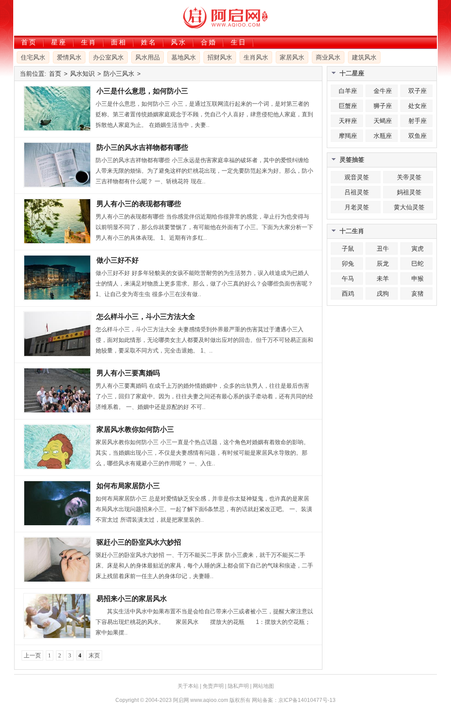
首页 (29, 42)
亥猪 (417, 293)
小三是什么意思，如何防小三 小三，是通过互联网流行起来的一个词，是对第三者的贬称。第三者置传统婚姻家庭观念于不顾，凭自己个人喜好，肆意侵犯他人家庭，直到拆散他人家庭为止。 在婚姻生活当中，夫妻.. (204, 114)
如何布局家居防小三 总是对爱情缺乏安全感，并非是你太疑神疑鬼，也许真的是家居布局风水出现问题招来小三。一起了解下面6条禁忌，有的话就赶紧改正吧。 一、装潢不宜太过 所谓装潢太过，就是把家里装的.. (204, 509)
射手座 (417, 120)
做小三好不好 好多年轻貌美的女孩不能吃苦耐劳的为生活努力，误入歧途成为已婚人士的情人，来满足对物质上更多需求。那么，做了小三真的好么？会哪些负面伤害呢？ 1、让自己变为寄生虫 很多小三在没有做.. (204, 283)
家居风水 (292, 57)
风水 (179, 42)
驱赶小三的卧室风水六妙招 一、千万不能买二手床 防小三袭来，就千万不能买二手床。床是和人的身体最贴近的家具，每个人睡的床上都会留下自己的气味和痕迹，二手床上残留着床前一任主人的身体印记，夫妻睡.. (204, 565)
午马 (348, 278)
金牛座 (382, 90)
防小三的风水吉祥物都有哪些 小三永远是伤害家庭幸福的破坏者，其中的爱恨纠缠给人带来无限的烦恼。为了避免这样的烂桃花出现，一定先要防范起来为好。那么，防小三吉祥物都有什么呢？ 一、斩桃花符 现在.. (204, 171)
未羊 (383, 278)
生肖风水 (256, 57)
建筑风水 (364, 57)
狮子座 (382, 105)
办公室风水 (108, 57)
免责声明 (213, 686)
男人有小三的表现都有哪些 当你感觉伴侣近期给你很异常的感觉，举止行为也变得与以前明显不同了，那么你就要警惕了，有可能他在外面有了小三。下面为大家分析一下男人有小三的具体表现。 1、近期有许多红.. (204, 227)
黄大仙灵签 (409, 207)
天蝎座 (382, 120)
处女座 (417, 105)
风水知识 (82, 73)
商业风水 (328, 57)
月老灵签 (356, 207)
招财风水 (219, 57)
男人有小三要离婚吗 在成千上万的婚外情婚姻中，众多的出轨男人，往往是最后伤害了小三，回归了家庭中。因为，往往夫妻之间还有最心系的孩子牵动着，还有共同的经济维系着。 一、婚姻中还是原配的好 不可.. (204, 396)
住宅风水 (33, 57)
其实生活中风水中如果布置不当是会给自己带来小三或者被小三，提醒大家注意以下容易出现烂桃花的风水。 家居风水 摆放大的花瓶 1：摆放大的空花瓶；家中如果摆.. (204, 622)
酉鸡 (348, 293)
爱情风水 (69, 57)
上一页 (32, 655)
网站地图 (263, 686)
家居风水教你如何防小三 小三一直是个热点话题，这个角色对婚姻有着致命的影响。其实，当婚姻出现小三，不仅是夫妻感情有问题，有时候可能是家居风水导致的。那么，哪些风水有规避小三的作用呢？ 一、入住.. (202, 453)
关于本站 (188, 686)
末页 (94, 655)
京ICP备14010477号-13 (307, 700)
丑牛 (383, 248)
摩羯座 (348, 135)
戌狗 (383, 293)
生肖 (89, 42)
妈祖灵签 (409, 192)
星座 (59, 42)
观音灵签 (356, 177)
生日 (239, 42)
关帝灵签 (409, 177)
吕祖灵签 (356, 192)
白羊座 (348, 90)
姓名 (149, 42)
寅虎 (417, 248)
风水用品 (147, 57)
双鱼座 (417, 135)
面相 (119, 42)
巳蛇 (417, 263)
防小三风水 (119, 73)
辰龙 (383, 263)
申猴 (417, 278)
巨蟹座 (348, 105)
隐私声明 (238, 686)
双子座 (417, 90)
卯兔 (348, 263)
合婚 (209, 42)
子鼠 (348, 248)
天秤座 (348, 120)
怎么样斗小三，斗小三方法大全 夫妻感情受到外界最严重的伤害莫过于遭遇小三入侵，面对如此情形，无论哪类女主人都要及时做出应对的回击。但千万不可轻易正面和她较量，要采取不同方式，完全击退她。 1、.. (204, 340)
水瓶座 (382, 135)
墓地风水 (183, 57)
